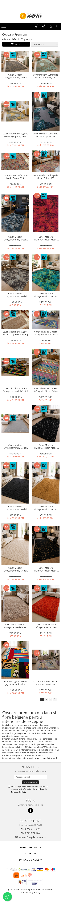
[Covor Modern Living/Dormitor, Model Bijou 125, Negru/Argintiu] (46, 423)
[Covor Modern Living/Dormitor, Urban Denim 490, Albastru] (15, 213)
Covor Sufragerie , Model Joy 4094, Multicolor (45, 683)
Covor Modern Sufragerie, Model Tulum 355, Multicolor (15, 176)
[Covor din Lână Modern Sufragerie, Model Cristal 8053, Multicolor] (15, 367)
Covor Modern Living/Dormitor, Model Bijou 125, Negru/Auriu (45, 569)
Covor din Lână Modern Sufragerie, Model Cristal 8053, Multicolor (15, 390)
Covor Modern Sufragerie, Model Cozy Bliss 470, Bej (15, 333)
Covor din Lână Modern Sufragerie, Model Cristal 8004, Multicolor (45, 333)
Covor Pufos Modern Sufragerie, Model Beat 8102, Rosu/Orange (45, 626)
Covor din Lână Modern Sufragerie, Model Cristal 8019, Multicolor (45, 390)
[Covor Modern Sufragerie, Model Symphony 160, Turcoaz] (46, 61)
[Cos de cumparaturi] (51, 26)
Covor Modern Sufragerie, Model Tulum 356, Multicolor (46, 176)
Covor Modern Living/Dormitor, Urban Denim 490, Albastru (15, 238)
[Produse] (4, 27)
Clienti (29, 853)
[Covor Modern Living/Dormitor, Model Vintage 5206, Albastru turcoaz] (46, 272)
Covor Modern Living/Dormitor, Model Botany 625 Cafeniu (45, 508)
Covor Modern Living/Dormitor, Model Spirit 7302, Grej (15, 76)
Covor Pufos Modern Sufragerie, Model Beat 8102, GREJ (15, 626)
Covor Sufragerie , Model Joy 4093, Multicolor (15, 683)
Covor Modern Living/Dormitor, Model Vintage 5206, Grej (15, 295)
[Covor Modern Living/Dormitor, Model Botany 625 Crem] (15, 544)
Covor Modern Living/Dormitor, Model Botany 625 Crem (15, 569)
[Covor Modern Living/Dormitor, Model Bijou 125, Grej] (15, 423)
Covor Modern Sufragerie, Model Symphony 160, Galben (15, 135)
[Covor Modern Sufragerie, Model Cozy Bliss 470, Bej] (15, 319)
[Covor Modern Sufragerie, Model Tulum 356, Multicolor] (46, 161)
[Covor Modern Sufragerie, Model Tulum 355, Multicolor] (15, 161)
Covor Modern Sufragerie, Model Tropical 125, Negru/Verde (46, 135)
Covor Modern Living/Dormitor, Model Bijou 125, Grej (15, 446)
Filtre (17, 44)
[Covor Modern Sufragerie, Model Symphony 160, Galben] (15, 111)
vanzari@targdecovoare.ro (32, 837)
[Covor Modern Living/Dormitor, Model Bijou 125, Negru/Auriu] (46, 544)
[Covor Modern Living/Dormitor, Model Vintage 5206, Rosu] (46, 213)
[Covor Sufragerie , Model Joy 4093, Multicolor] (15, 660)
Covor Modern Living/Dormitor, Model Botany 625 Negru (15, 508)
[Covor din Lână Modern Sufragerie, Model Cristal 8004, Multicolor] (46, 320)
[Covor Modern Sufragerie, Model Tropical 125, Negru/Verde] (46, 111)
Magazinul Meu (29, 847)
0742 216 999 (32, 828)
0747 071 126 (32, 833)
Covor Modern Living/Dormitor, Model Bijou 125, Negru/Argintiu (45, 446)
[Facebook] (30, 810)
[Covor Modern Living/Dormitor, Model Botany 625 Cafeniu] (46, 483)
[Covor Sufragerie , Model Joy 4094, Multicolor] (46, 660)
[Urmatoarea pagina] (55, 699)
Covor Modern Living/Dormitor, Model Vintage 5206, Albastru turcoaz (45, 295)
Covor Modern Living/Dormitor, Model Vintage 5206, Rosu (45, 238)
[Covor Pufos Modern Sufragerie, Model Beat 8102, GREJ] (15, 603)
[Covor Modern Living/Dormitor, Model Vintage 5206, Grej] (15, 272)
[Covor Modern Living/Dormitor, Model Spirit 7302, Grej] (15, 61)
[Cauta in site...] (57, 26)
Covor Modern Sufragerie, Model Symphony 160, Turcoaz (46, 76)
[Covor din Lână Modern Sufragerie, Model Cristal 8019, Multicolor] (46, 367)
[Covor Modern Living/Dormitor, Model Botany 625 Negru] (15, 483)
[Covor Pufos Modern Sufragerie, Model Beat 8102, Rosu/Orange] (46, 603)
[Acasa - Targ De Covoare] (30, 16)
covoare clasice (39, 758)
